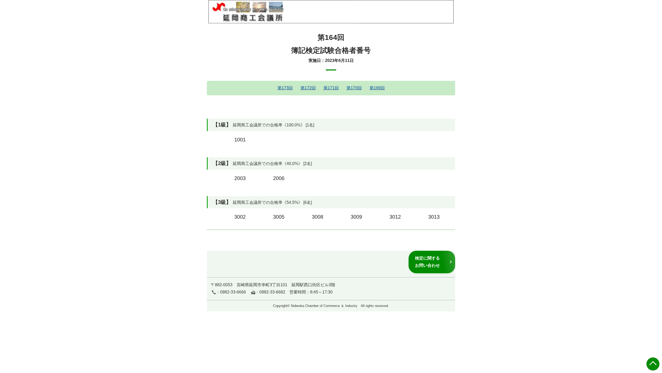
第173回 (285, 88)
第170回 (354, 88)
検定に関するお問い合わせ (427, 262)
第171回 (331, 88)
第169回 (377, 88)
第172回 (308, 88)
